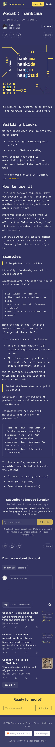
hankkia (14, 178)
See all (8, 684)
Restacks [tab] (21, 567)
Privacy (29, 723)
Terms (37, 723)
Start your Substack (20, 733)
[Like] (5, 35)
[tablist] (15, 568)
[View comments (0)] (12, 35)
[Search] (50, 605)
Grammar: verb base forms (20, 612)
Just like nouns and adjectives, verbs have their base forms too (18, 618)
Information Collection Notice (33, 531)
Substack (13, 740)
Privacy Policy (27, 534)
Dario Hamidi (15, 25)
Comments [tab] (9, 567)
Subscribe (38, 4)
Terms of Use (41, 529)
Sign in (49, 4)
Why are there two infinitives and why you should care (19, 669)
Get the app (42, 733)
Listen (48, 26)
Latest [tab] (13, 604)
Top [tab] (5, 604)
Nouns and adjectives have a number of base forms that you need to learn (18, 643)
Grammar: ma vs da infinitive (15, 661)
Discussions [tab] (24, 604)
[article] (27, 620)
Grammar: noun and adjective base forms (17, 636)
